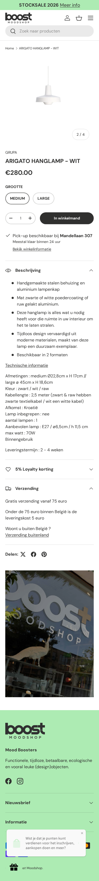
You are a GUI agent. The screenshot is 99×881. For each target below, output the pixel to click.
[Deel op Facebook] (33, 554)
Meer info (70, 5)
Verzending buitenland (27, 535)
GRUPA (11, 152)
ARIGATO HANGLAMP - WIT (39, 48)
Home (9, 48)
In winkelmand (67, 218)
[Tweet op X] (23, 554)
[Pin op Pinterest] (44, 554)
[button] (79, 18)
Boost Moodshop (30, 868)
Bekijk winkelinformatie (32, 249)
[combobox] (49, 31)
